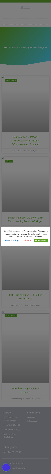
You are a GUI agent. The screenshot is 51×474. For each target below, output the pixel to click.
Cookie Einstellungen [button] (12, 240)
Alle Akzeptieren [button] (40, 240)
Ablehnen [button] (27, 240)
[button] (6, 467)
